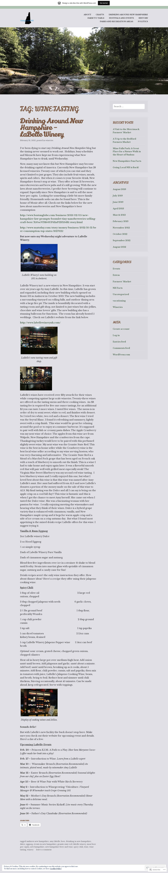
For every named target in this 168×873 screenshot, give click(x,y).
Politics (143, 21)
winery (30, 850)
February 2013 (120, 221)
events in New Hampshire (45, 844)
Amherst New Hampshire (38, 841)
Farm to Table (96, 18)
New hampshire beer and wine (59, 847)
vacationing (119, 300)
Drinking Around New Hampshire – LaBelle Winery (51, 127)
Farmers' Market (122, 281)
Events (116, 268)
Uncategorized (121, 294)
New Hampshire (37, 847)
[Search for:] (129, 106)
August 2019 (119, 189)
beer (63, 841)
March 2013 (119, 215)
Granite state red (64, 844)
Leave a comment (44, 850)
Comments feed (121, 348)
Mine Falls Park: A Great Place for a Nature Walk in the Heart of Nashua (127, 151)
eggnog (29, 844)
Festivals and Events (121, 18)
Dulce (22, 844)
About (87, 15)
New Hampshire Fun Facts (127, 161)
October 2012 (120, 234)
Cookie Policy (55, 869)
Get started (104, 3)
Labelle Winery (79, 844)
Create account (121, 329)
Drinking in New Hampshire (78, 841)
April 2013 (118, 208)
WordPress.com (121, 354)
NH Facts (117, 288)
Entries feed (119, 341)
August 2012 (119, 247)
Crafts (100, 15)
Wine (86, 847)
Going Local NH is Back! (126, 167)
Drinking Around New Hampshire (128, 15)
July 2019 (118, 195)
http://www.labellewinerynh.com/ (40, 322)
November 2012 (121, 227)
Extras (116, 275)
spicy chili (78, 847)
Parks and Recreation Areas (116, 21)
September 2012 (121, 240)
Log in (116, 335)
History (143, 18)
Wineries (49, 140)
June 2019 (118, 202)
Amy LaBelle (55, 841)
